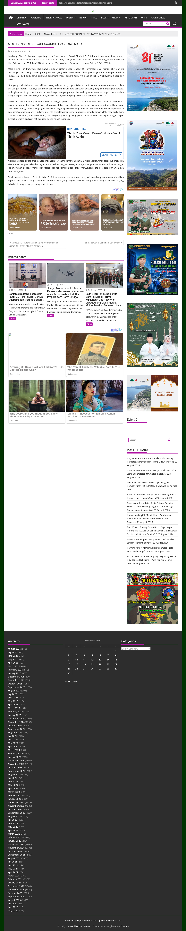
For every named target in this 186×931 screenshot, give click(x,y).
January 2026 (14, 673)
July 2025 (12, 694)
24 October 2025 (95, 290)
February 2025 (15, 711)
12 (92, 659)
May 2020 (13, 910)
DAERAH (70, 17)
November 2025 (16, 680)
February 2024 (15, 753)
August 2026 (14, 648)
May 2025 (13, 701)
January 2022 (14, 840)
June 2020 (13, 907)
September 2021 (16, 854)
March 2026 (14, 666)
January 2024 (14, 756)
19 (92, 664)
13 (100, 659)
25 (84, 668)
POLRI (104, 17)
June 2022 (13, 823)
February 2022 (15, 837)
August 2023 (14, 774)
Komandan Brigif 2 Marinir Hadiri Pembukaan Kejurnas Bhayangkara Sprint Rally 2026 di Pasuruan (149, 518)
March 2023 (14, 791)
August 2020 (14, 900)
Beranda (21, 17)
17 (76, 664)
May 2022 (13, 826)
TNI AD (82, 17)
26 (92, 668)
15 (116, 659)
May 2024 (13, 742)
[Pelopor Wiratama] (11, 17)
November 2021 (16, 847)
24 (76, 668)
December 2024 (16, 718)
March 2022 (14, 833)
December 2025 (16, 676)
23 (68, 668)
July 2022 (12, 819)
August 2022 (14, 816)
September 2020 (16, 896)
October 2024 (15, 725)
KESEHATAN (131, 17)
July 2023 (12, 777)
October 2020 (15, 893)
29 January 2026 (56, 284)
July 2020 (12, 903)
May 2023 (13, 784)
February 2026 (15, 669)
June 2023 (13, 781)
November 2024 (16, 722)
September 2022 (16, 812)
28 (108, 668)
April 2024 (13, 746)
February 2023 (15, 795)
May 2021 (13, 868)
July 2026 (12, 652)
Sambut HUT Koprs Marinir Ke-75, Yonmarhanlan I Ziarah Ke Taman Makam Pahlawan (34, 244)
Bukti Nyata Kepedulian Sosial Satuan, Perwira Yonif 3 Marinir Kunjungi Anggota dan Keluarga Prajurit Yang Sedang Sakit (150, 506)
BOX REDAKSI (23, 24)
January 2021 (14, 882)
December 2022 (16, 802)
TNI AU (13, 233)
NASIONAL (36, 17)
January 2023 (14, 798)
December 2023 (16, 760)
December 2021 (16, 844)
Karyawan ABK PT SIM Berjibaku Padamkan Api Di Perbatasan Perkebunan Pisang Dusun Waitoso (108, 2)
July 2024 (12, 736)
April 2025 (13, 704)
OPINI (144, 17)
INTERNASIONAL (54, 17)
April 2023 (13, 788)
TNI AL (93, 17)
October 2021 (15, 851)
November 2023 (16, 763)
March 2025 (14, 708)
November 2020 (16, 889)
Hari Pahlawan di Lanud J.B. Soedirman (102, 242)
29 (116, 668)
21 (108, 664)
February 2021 (15, 879)
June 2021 (13, 865)
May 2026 (13, 659)
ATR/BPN (116, 17)
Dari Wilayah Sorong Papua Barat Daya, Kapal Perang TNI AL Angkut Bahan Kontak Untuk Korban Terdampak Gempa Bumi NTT (152, 531)
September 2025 (16, 687)
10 (76, 659)
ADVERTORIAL (158, 17)
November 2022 (16, 805)
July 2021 (12, 861)
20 (100, 664)
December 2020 (16, 886)
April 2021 (13, 872)
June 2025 (13, 697)
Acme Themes (121, 926)
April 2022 (13, 830)
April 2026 (13, 662)
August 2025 (14, 690)
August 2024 (14, 732)
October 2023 (15, 767)
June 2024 (13, 739)
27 (100, 668)
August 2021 (14, 858)
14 (108, 659)
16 (68, 664)
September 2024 (16, 729)
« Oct (67, 681)
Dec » (74, 681)
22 (116, 664)
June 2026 (13, 655)
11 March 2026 (17, 290)
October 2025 (15, 683)
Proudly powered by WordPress (73, 926)
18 (84, 664)
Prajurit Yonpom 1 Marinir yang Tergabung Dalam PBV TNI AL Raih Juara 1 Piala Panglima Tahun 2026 (151, 560)
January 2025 (14, 715)
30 (68, 673)
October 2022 (15, 809)
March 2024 (14, 749)
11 (84, 659)
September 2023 (16, 770)
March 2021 (14, 875)
